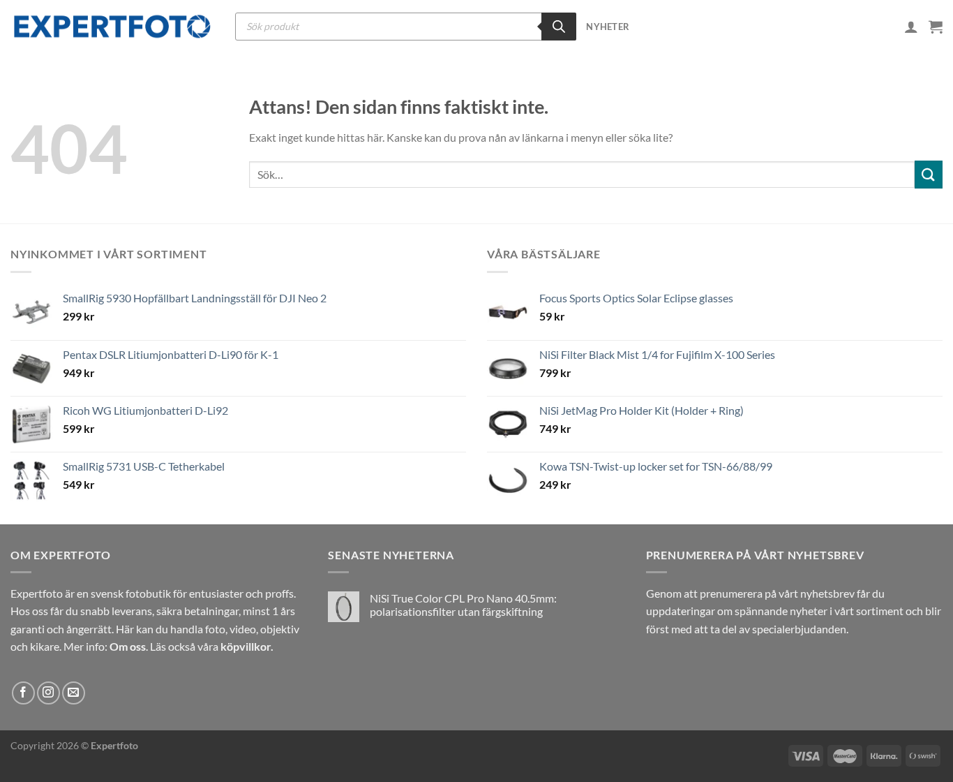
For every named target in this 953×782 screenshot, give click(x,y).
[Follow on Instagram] (48, 692)
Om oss (128, 646)
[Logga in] (911, 26)
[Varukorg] (936, 26)
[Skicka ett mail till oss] (73, 692)
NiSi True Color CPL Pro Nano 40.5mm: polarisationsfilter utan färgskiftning (463, 604)
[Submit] (929, 174)
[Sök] (558, 26)
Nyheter (607, 26)
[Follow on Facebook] (23, 692)
